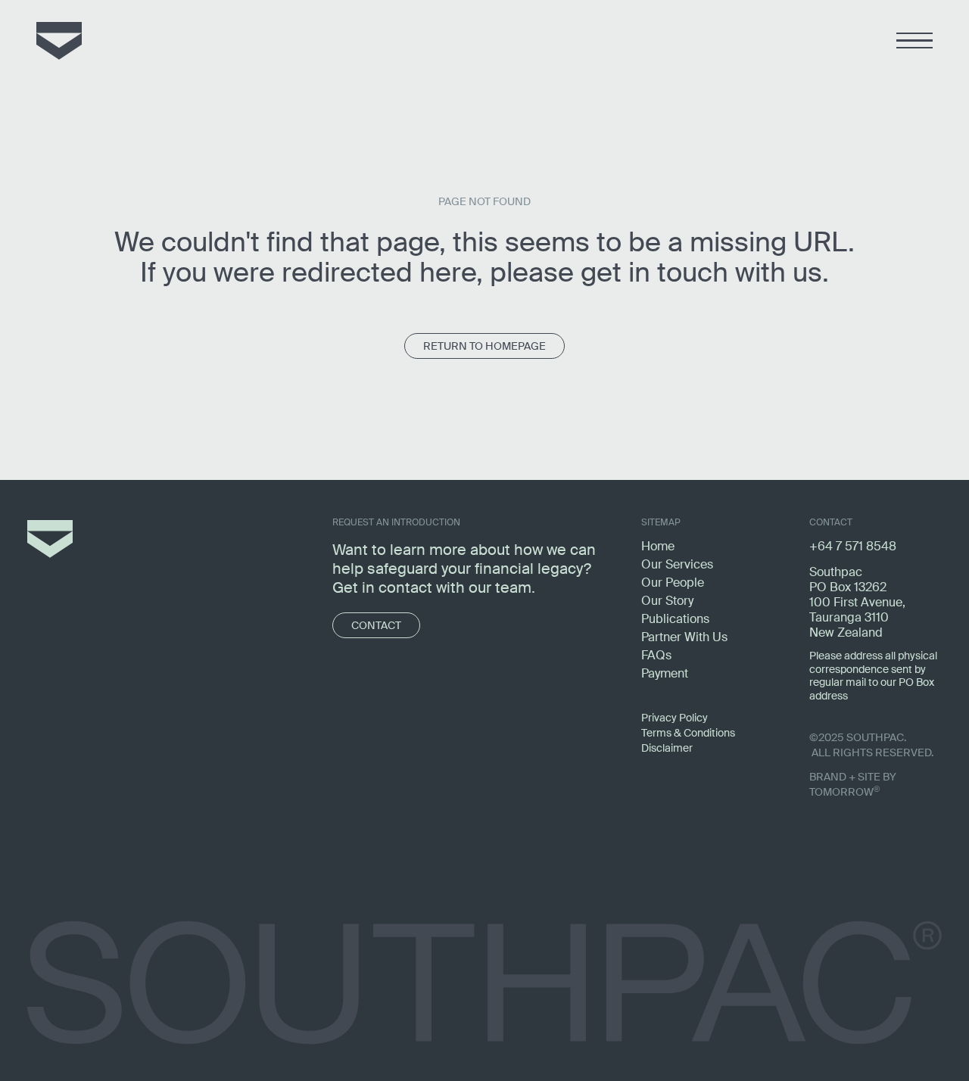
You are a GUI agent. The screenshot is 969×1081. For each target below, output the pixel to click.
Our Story (667, 601)
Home (658, 546)
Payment (664, 673)
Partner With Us (684, 637)
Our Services (677, 564)
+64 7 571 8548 (852, 546)
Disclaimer (667, 748)
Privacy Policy (674, 717)
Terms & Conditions (688, 733)
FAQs (656, 655)
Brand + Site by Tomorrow (852, 784)
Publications (675, 619)
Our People (672, 582)
